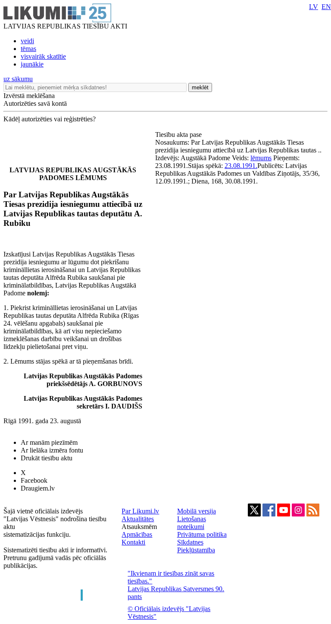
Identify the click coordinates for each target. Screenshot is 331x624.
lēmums (261, 158)
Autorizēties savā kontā (35, 103)
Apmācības (137, 534)
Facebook (34, 480)
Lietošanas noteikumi (191, 522)
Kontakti (133, 542)
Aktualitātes (138, 519)
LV (313, 6)
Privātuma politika (202, 534)
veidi (27, 40)
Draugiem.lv (38, 488)
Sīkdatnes (190, 542)
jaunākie (32, 64)
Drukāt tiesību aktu (46, 458)
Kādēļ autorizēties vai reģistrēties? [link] (49, 119)
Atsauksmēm (139, 526)
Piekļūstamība (196, 550)
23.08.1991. (241, 165)
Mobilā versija (196, 511)
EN (326, 6)
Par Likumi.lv (140, 511)
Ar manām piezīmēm (49, 442)
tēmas (28, 48)
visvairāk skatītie (43, 56)
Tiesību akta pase (179, 134)
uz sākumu (18, 78)
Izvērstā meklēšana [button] (29, 95)
